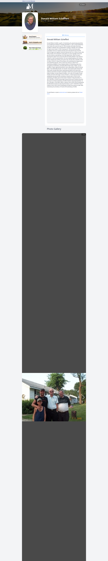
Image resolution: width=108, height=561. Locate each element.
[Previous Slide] (24, 397)
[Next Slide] (83, 397)
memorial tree (63, 92)
